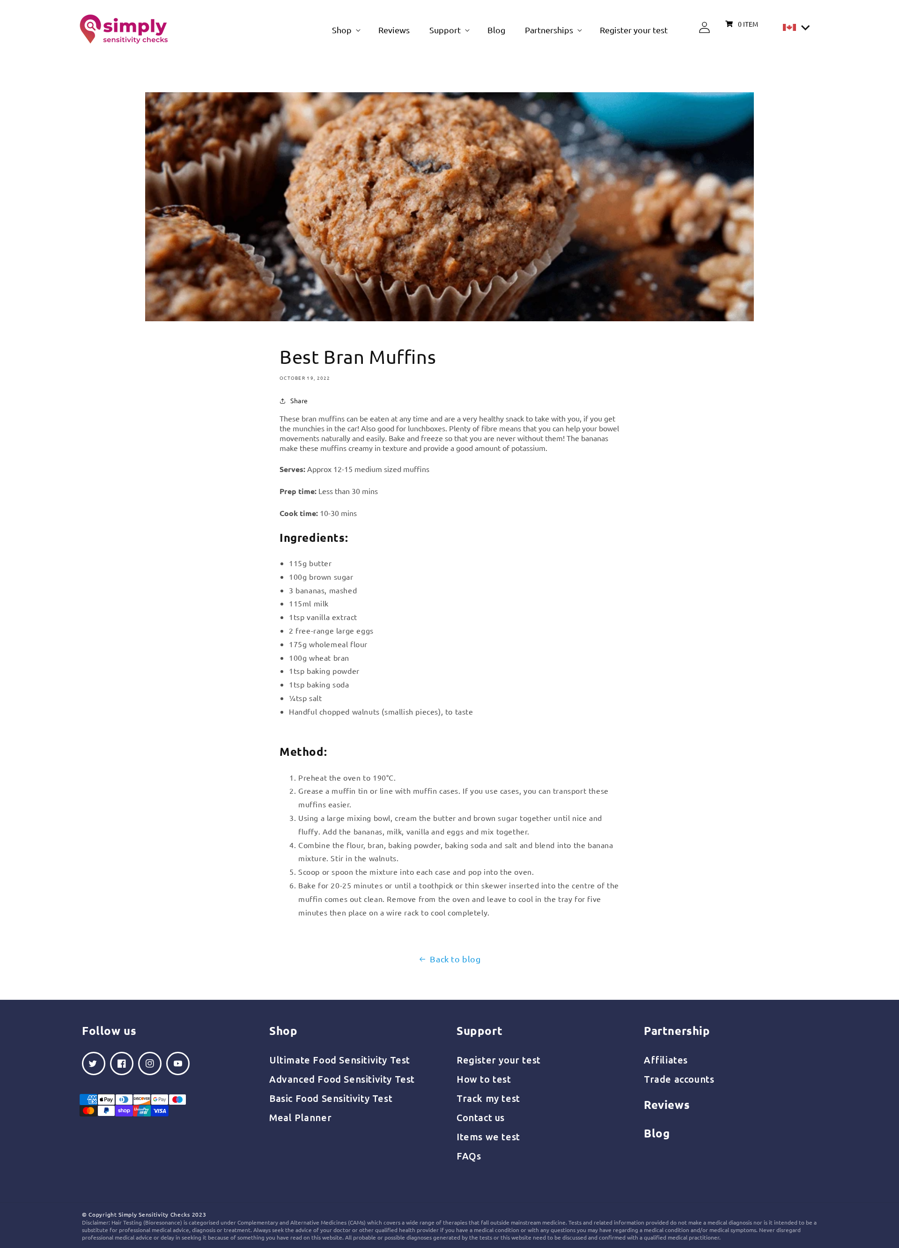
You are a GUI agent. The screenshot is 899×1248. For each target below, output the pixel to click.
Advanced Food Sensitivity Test (342, 1079)
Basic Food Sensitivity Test (330, 1098)
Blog (657, 1133)
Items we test (488, 1136)
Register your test (499, 1060)
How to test (484, 1079)
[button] (345, 29)
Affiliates (666, 1060)
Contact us (481, 1117)
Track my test (488, 1098)
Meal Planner (300, 1117)
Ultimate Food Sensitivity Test (339, 1060)
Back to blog (455, 959)
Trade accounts (679, 1079)
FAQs (469, 1156)
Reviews (667, 1104)
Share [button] (299, 400)
